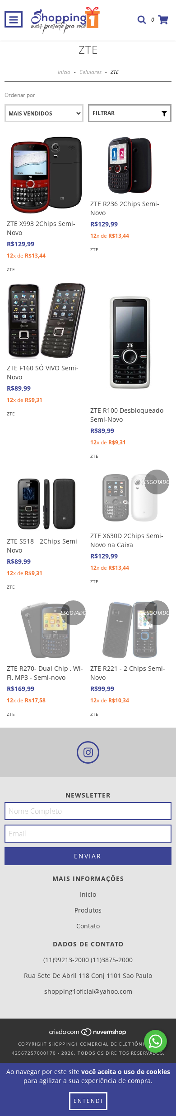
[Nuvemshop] (88, 1035)
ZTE (11, 269)
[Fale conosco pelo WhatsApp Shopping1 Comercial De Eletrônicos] (155, 1041)
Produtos (88, 910)
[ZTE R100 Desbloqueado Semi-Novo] (129, 342)
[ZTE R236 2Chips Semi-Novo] (129, 165)
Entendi (88, 1101)
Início (64, 72)
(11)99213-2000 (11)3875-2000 (88, 959)
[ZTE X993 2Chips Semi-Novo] (46, 175)
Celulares (90, 72)
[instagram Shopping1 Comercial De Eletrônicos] (88, 752)
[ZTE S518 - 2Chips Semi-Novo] (46, 501)
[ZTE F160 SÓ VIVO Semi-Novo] (46, 321)
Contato (88, 926)
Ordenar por (20, 95)
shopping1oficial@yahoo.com (88, 991)
